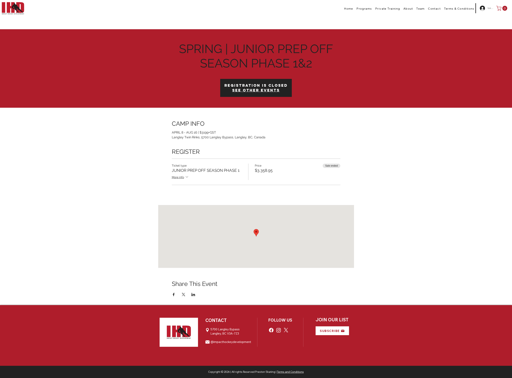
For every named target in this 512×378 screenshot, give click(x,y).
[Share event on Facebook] (174, 294)
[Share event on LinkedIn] (193, 294)
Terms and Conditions (290, 371)
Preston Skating (265, 371)
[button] (364, 8)
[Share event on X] (183, 294)
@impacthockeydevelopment (230, 342)
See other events (256, 90)
